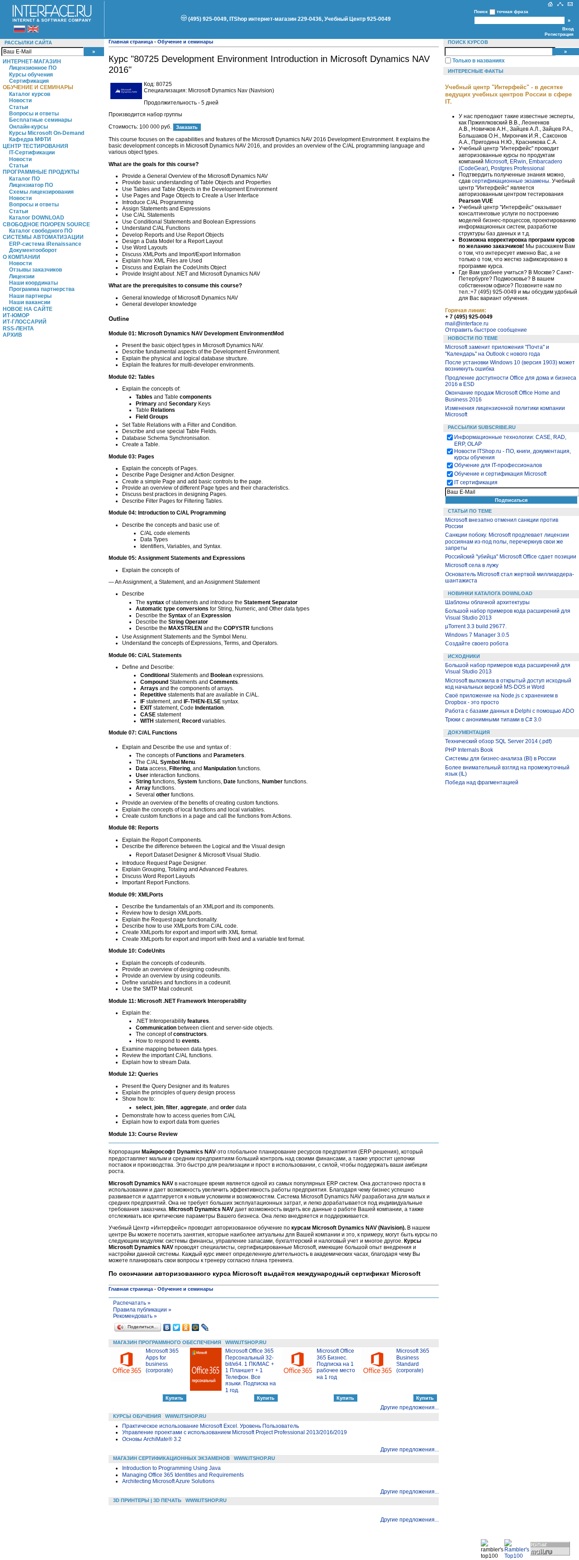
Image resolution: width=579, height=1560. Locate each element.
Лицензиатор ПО (31, 185)
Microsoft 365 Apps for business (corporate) (162, 1361)
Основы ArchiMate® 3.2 (151, 1439)
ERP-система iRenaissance (45, 244)
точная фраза (512, 11)
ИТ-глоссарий (25, 322)
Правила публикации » (142, 1310)
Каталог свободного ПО (40, 231)
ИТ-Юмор (16, 315)
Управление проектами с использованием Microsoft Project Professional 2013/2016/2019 (234, 1432)
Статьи (18, 107)
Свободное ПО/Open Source (46, 224)
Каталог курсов (29, 94)
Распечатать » (132, 1303)
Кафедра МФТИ (30, 139)
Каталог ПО (24, 179)
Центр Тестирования (35, 146)
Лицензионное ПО (33, 68)
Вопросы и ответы (34, 113)
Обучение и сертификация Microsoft (500, 474)
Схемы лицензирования (41, 192)
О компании (21, 257)
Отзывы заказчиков (35, 270)
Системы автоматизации (43, 237)
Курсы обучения (31, 75)
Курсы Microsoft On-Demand (46, 133)
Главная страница (131, 41)
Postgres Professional (518, 168)
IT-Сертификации (32, 152)
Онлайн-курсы (28, 127)
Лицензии (21, 276)
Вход (568, 28)
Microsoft (496, 161)
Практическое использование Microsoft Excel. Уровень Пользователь (210, 1426)
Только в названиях (478, 60)
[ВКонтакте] (167, 1327)
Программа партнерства (42, 289)
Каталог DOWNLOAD (36, 218)
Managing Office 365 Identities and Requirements (183, 1475)
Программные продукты (41, 172)
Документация (469, 732)
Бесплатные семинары (40, 120)
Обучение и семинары (38, 87)
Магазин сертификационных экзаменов (171, 1458)
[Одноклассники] (186, 1327)
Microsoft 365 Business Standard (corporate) (412, 1361)
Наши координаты (33, 283)
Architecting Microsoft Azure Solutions (168, 1481)
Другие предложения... (409, 1407)
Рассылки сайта (28, 42)
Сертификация (29, 81)
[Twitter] (176, 1327)
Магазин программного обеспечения (167, 1342)
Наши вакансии (29, 302)
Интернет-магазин (32, 61)
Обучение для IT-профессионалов (498, 465)
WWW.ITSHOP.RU (245, 1342)
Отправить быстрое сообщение (486, 330)
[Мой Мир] (195, 1327)
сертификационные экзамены (510, 181)
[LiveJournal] (205, 1327)
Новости (20, 100)
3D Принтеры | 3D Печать (147, 1500)
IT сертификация (476, 482)
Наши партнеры (30, 296)
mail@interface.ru (467, 323)
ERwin (518, 161)
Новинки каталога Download (490, 593)
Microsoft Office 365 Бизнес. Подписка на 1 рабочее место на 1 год (336, 1364)
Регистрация (559, 34)
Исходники (464, 656)
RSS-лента (18, 328)
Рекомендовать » (135, 1316)
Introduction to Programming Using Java (171, 1468)
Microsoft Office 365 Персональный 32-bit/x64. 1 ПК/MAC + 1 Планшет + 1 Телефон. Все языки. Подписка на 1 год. (250, 1370)
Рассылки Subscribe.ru (482, 427)
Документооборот (33, 250)
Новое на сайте (27, 309)
